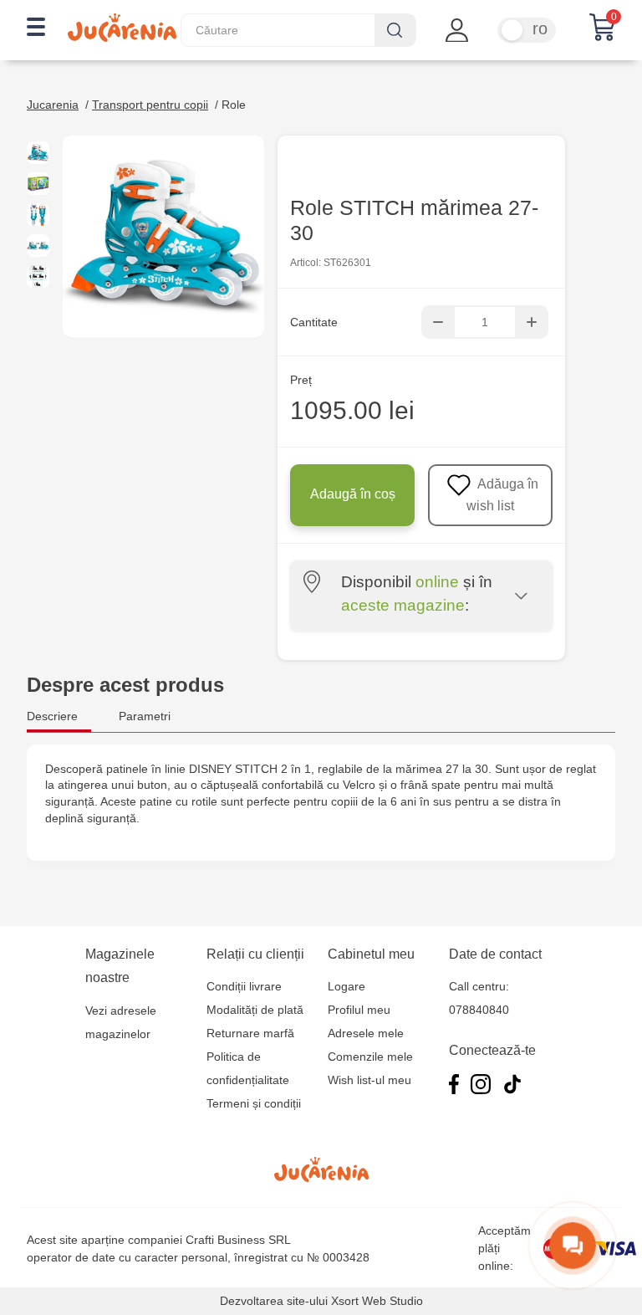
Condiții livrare (244, 986)
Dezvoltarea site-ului (274, 1300)
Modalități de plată (254, 1009)
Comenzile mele (370, 1056)
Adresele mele (366, 1033)
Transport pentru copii (150, 104)
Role (234, 104)
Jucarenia (53, 104)
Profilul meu (359, 1009)
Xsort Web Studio (377, 1300)
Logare (346, 986)
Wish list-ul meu (369, 1080)
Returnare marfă (250, 1033)
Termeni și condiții (253, 1103)
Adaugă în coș (352, 494)
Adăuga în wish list (502, 495)
